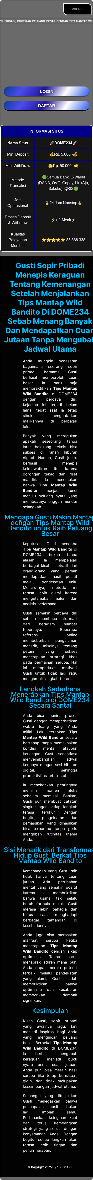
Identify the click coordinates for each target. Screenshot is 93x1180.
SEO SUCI (65, 1167)
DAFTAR (77, 8)
